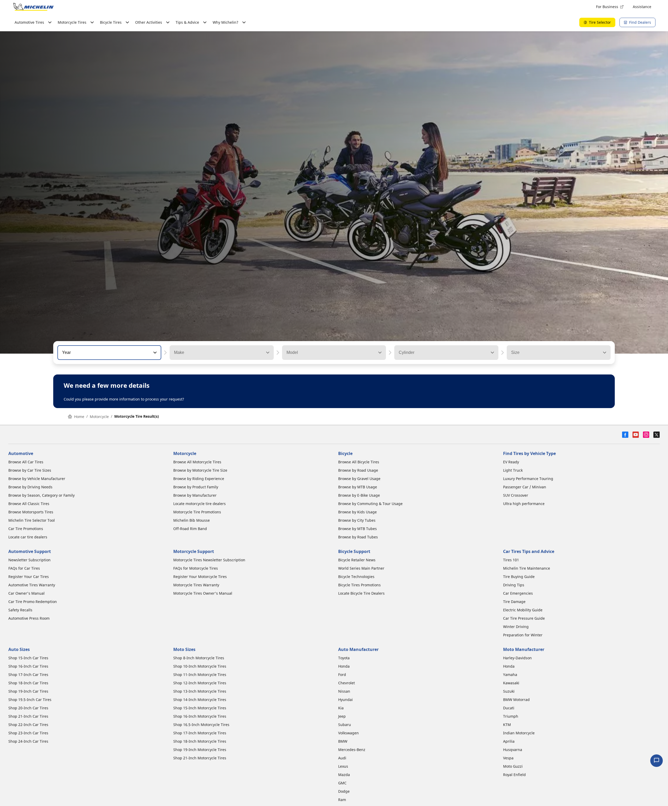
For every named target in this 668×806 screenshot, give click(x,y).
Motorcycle (99, 416)
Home (79, 416)
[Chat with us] (656, 760)
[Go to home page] (33, 6)
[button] (154, 352)
